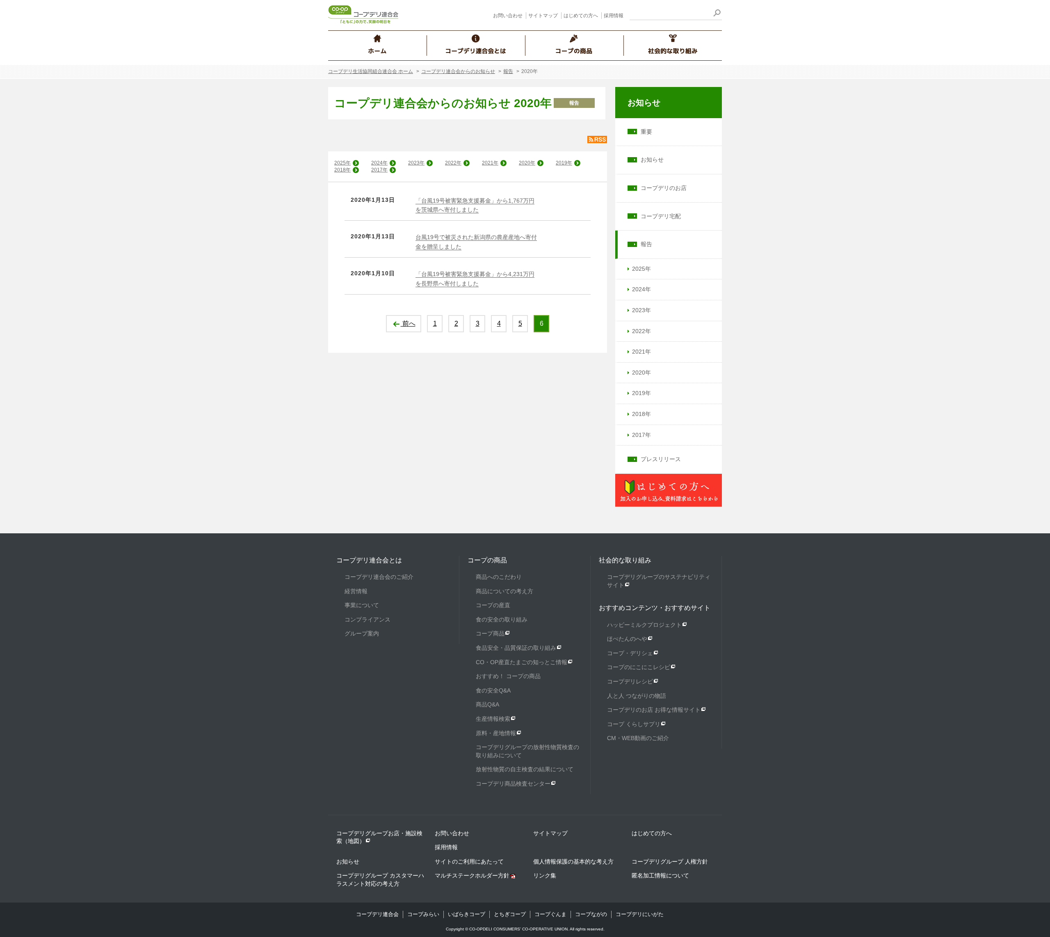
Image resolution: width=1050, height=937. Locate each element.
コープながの (591, 914)
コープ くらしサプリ (633, 724)
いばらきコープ (466, 914)
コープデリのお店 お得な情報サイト (654, 709)
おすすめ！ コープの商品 (508, 676)
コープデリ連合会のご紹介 (379, 577)
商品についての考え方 (504, 591)
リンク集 (544, 875)
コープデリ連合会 (377, 914)
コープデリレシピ (630, 681)
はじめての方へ (581, 15)
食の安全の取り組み (501, 619)
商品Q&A (487, 704)
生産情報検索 (493, 718)
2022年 (453, 163)
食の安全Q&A (493, 690)
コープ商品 (490, 633)
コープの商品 (487, 560)
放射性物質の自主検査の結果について (524, 769)
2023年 (416, 163)
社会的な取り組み (625, 560)
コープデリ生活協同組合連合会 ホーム (370, 71)
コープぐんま (550, 914)
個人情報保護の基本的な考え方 (573, 861)
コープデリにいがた (640, 914)
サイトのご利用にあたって (469, 861)
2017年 (379, 170)
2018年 (342, 170)
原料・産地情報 (496, 733)
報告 (508, 71)
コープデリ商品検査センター (513, 783)
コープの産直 (493, 605)
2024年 (379, 163)
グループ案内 (362, 633)
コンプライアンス (367, 619)
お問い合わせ (508, 15)
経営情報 (356, 591)
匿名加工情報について (660, 875)
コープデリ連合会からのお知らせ (458, 71)
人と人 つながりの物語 (636, 695)
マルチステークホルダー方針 (472, 875)
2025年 (342, 163)
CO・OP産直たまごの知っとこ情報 (521, 662)
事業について (362, 605)
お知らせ (644, 102)
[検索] (717, 14)
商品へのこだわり (499, 577)
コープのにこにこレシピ (638, 667)
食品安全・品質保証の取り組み (516, 647)
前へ (408, 323)
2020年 (527, 163)
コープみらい (423, 914)
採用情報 (613, 15)
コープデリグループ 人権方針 (670, 861)
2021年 (490, 163)
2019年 (564, 163)
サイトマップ (543, 15)
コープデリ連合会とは (369, 560)
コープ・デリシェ (630, 653)
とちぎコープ (510, 914)
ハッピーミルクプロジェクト (644, 625)
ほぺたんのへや (627, 638)
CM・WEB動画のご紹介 (638, 738)
